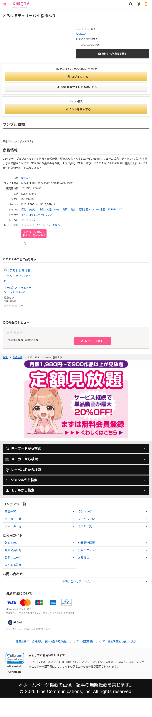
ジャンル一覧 (13, 526)
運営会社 (21, 641)
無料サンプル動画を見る (114, 53)
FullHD (112, 209)
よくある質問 (13, 565)
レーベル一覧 (86, 519)
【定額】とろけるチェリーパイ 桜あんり (18, 290)
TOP (5, 357)
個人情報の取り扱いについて (62, 641)
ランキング (85, 511)
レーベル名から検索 (26, 470)
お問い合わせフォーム (76, 581)
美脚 (73, 209)
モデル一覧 (85, 526)
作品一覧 (17, 357)
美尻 (65, 209)
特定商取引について (93, 641)
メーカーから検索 (24, 459)
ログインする (79, 77)
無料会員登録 (13, 550)
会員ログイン (86, 550)
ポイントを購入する (78, 109)
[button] (15, 658)
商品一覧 (10, 511)
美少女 (33, 209)
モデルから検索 (22, 490)
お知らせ (83, 557)
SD (120, 209)
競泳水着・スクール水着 (92, 209)
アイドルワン (28, 219)
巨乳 (23, 209)
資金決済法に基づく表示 (122, 641)
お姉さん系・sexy (50, 209)
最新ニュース (13, 557)
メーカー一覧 (13, 519)
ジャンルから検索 (24, 480)
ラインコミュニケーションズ (37, 214)
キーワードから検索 (26, 448)
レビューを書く (94, 341)
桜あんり (82, 34)
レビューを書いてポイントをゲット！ (34, 233)
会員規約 (37, 641)
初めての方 (12, 542)
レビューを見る (51, 225)
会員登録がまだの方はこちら (79, 87)
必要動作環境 (86, 542)
